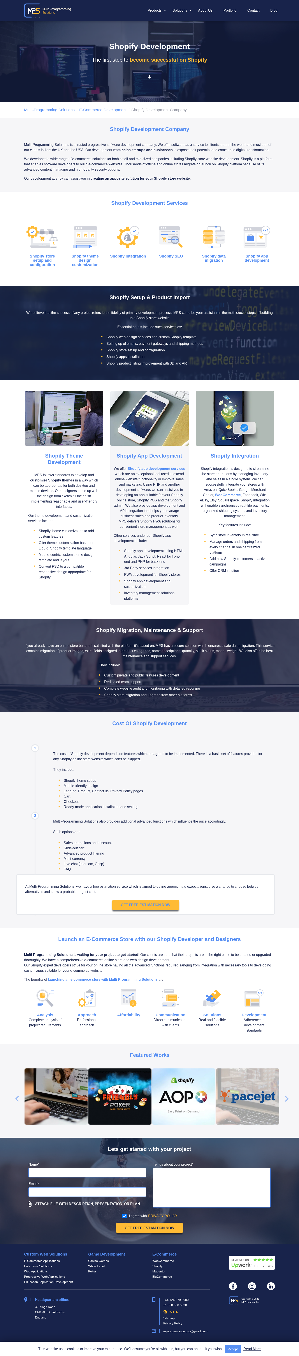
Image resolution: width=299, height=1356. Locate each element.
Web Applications (36, 1271)
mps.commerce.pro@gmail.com (185, 1331)
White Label (96, 1266)
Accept (233, 1349)
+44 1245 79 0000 (176, 1300)
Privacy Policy (172, 1323)
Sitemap (169, 1318)
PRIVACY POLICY (163, 1216)
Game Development (106, 1254)
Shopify (157, 1266)
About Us (205, 10)
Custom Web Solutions (45, 1254)
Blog (274, 10)
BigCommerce (162, 1276)
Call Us (173, 1312)
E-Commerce (164, 1254)
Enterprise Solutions (38, 1266)
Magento (158, 1271)
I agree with (153, 1216)
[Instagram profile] (252, 1286)
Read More (252, 1349)
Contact (253, 10)
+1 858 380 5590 (175, 1305)
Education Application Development (48, 1282)
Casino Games (98, 1261)
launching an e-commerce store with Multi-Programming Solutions (103, 979)
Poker (92, 1271)
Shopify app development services (156, 468)
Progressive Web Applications (44, 1276)
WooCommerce (228, 495)
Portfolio (229, 10)
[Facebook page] (233, 1286)
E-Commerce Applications (42, 1261)
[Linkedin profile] (271, 1286)
